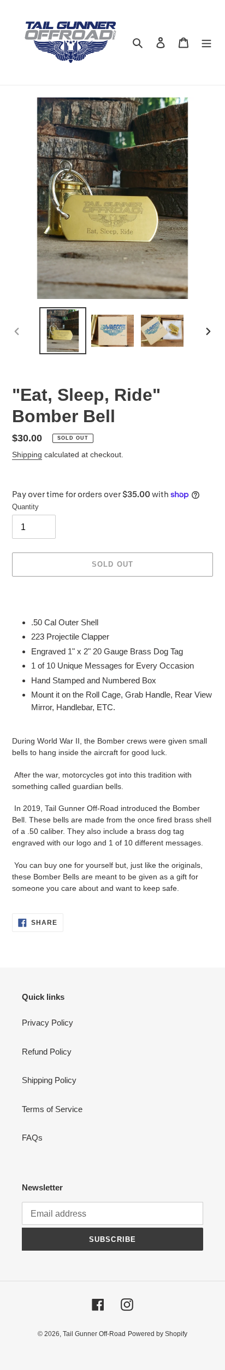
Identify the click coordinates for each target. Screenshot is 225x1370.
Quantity (25, 507)
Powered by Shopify (157, 1334)
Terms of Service (52, 1109)
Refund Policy (47, 1051)
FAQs (32, 1137)
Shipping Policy (49, 1080)
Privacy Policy (47, 1022)
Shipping (27, 454)
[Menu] (206, 42)
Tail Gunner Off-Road (94, 1334)
